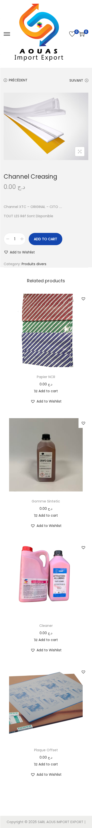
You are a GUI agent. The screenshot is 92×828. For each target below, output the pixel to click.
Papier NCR (46, 376)
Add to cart (45, 239)
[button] (19, 252)
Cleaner (46, 625)
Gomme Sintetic (46, 501)
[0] (72, 34)
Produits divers (34, 263)
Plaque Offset (46, 750)
